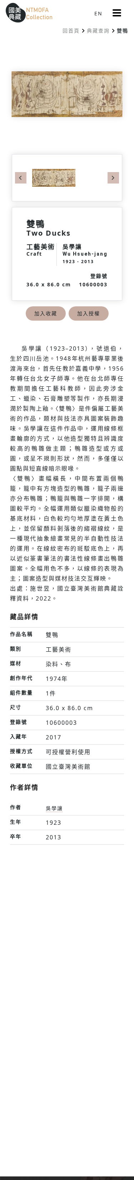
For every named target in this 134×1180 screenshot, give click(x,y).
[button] (117, 13)
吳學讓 (54, 808)
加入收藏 (45, 313)
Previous (20, 178)
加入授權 (88, 313)
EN (98, 13)
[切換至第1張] (53, 177)
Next (113, 178)
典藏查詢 (98, 30)
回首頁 (71, 30)
